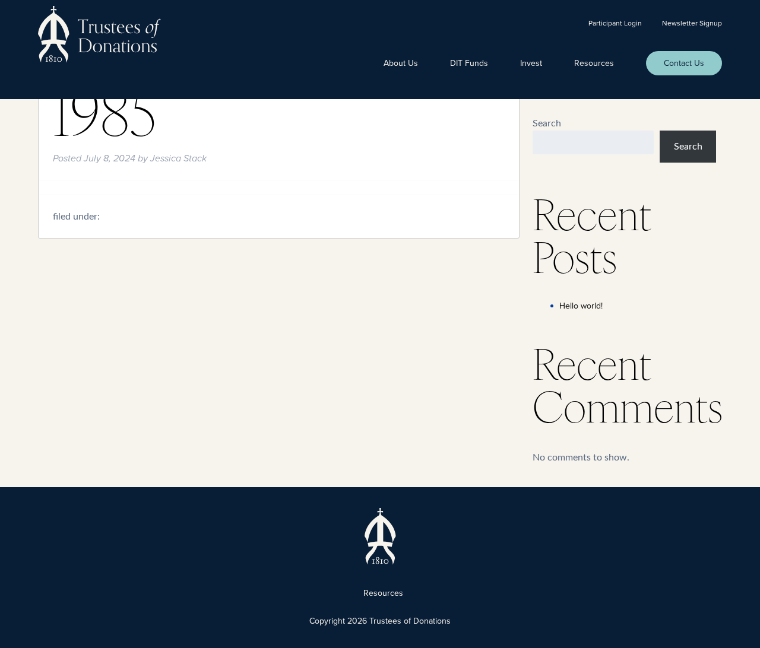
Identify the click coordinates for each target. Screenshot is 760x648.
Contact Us (684, 63)
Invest (531, 63)
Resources (594, 63)
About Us (401, 63)
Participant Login (615, 23)
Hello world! (581, 306)
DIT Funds (469, 63)
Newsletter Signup (692, 23)
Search (547, 123)
